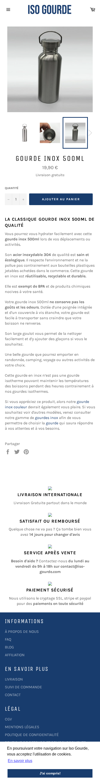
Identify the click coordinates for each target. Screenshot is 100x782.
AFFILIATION (15, 655)
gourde (52, 423)
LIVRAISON (14, 679)
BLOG (9, 647)
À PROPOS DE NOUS (22, 631)
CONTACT (13, 694)
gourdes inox (46, 417)
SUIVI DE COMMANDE (23, 687)
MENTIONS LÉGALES (22, 727)
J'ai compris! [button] (50, 773)
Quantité (11, 188)
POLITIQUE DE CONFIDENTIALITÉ (32, 734)
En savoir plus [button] (20, 761)
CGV (8, 719)
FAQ (8, 639)
